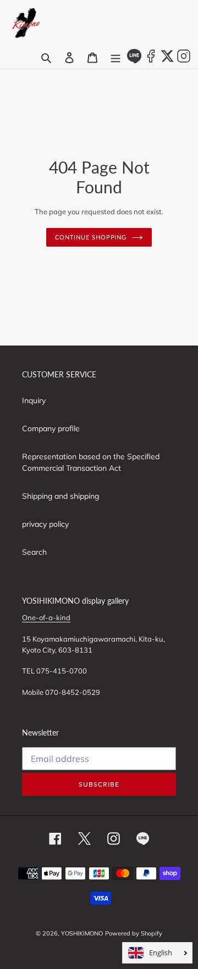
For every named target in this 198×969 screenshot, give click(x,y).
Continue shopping (91, 237)
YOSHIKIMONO (82, 933)
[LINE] (134, 60)
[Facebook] (151, 60)
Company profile (51, 428)
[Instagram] (184, 60)
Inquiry (34, 400)
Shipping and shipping (60, 496)
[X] (167, 60)
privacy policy (45, 524)
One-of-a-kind (46, 617)
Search (34, 552)
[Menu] (115, 57)
